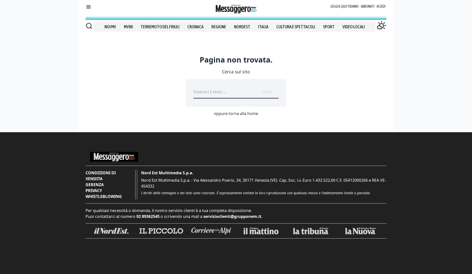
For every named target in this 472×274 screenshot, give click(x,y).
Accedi (381, 6)
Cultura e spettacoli (295, 26)
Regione (218, 26)
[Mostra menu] (88, 7)
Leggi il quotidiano (345, 6)
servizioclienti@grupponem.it (232, 216)
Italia (263, 26)
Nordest (242, 26)
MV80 (128, 26)
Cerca (267, 92)
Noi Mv (110, 26)
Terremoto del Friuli (160, 26)
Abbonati (367, 6)
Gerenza (95, 184)
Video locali (353, 26)
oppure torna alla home (236, 113)
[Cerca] (89, 26)
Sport (329, 26)
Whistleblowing (104, 196)
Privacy (94, 190)
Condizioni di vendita (101, 175)
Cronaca (195, 26)
